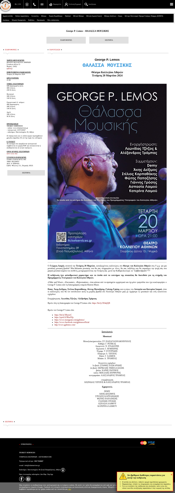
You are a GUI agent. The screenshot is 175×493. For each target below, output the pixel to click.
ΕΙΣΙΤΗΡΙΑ (109, 40)
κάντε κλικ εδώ (12, 154)
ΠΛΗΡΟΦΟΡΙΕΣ (66, 40)
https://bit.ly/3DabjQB (101, 303)
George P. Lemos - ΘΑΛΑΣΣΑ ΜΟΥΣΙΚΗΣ (87, 31)
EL (16, 4)
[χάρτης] (63, 470)
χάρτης (9, 68)
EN (20, 4)
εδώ (69, 489)
